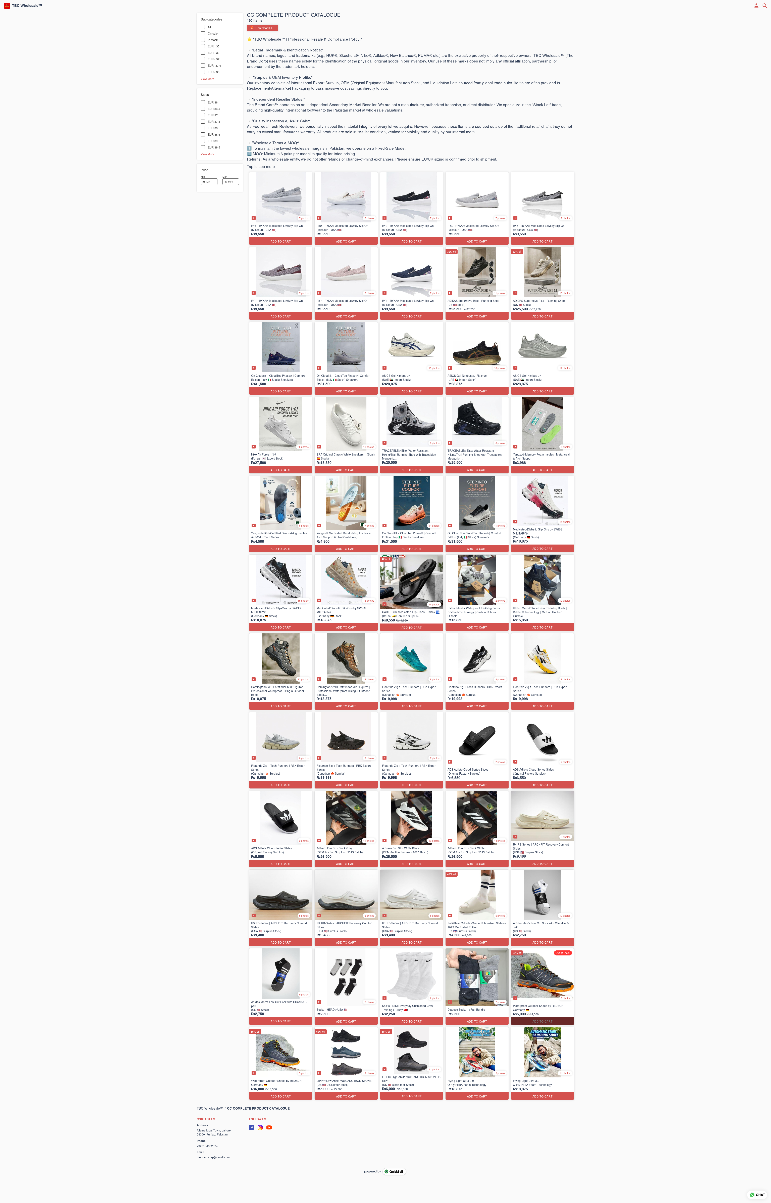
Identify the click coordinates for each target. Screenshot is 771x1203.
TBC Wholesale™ (27, 6)
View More (207, 78)
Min (203, 176)
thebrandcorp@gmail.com (213, 1161)
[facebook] (251, 1131)
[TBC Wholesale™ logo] (7, 6)
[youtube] (269, 1131)
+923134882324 (207, 1150)
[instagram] (260, 1131)
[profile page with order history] (757, 6)
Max (224, 176)
